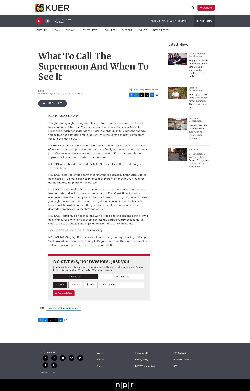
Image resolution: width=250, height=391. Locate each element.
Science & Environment (196, 88)
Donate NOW (64, 293)
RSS (175, 366)
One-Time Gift (121, 276)
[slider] (52, 20)
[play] (39, 21)
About (100, 353)
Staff (99, 366)
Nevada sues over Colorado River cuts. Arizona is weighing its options (198, 131)
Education (194, 149)
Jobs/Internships (142, 353)
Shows (70, 30)
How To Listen (90, 30)
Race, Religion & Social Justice (197, 54)
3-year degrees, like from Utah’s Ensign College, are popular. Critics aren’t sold (199, 160)
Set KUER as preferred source (145, 89)
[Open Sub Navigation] (49, 30)
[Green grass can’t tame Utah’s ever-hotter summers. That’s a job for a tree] (177, 93)
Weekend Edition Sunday (63, 308)
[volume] (47, 21)
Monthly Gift (75, 276)
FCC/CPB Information (145, 366)
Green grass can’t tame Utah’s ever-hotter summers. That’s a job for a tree (198, 101)
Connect (110, 30)
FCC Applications (181, 353)
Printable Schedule (182, 360)
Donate (207, 7)
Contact (101, 360)
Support (127, 30)
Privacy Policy (141, 360)
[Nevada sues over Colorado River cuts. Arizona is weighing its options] (177, 124)
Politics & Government (195, 119)
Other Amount (109, 284)
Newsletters (161, 30)
